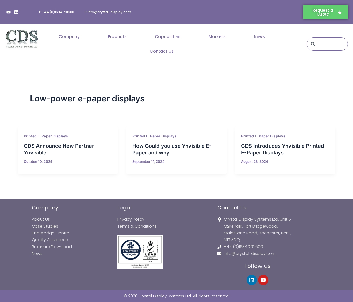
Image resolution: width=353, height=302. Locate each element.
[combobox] (327, 44)
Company (69, 37)
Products (117, 37)
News (259, 37)
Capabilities (167, 37)
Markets (217, 37)
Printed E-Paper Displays (46, 136)
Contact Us (162, 51)
